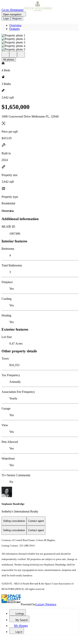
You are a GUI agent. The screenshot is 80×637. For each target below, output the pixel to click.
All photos (8, 59)
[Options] (5, 54)
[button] (40, 35)
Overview (15, 25)
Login (6, 18)
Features (14, 28)
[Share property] (21, 54)
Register (17, 18)
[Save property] (13, 54)
